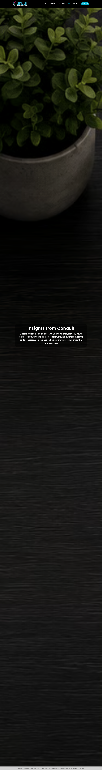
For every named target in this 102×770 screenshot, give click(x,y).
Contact (85, 4)
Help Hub (61, 4)
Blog (69, 4)
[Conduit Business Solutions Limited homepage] (20, 4)
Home (45, 4)
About (75, 4)
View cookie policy (80, 768)
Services (52, 4)
